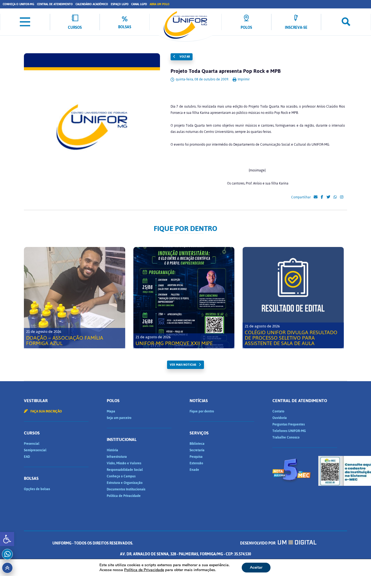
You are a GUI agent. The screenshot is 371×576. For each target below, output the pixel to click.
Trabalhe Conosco (286, 437)
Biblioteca (197, 443)
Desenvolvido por (258, 543)
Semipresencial (35, 450)
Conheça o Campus (121, 476)
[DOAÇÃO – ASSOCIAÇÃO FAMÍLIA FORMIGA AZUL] (74, 297)
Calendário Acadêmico (92, 4)
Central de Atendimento (55, 4)
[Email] (316, 197)
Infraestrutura (117, 456)
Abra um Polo (159, 4)
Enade (194, 470)
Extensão (196, 463)
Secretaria (197, 450)
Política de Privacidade (124, 496)
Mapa (111, 411)
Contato (278, 411)
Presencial (31, 443)
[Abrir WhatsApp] (357, 562)
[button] (7, 539)
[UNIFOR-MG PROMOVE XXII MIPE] (184, 297)
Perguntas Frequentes (288, 424)
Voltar (184, 57)
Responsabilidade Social (125, 470)
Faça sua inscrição (46, 411)
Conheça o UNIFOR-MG (18, 4)
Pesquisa (196, 456)
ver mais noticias (183, 365)
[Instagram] (341, 197)
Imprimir (243, 79)
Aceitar (256, 567)
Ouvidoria (279, 418)
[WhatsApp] (335, 197)
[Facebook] (322, 197)
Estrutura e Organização (125, 483)
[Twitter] (328, 197)
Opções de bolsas (37, 489)
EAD (27, 456)
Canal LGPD (139, 4)
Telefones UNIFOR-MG (289, 431)
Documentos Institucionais (126, 489)
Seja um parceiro (119, 418)
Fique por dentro (202, 411)
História (112, 450)
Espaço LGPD (119, 4)
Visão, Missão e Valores (124, 463)
